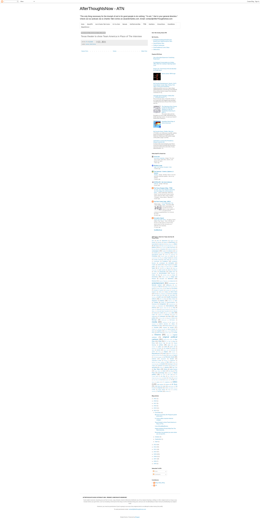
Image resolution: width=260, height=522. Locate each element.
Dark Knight (161, 266)
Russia (170, 355)
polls (165, 346)
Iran (169, 307)
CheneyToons (161, 24)
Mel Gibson (172, 322)
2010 (155, 451)
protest (173, 348)
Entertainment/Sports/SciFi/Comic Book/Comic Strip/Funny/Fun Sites (162, 40)
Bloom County (162, 247)
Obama (157, 335)
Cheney (167, 253)
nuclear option (168, 332)
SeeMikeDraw (158, 230)
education (161, 278)
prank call (172, 346)
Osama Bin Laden (167, 339)
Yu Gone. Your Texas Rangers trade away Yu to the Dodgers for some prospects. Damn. (164, 191)
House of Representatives (168, 302)
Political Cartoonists (158, 45)
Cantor (164, 251)
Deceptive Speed (159, 218)
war (164, 386)
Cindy (171, 256)
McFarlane (172, 320)
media (154, 322)
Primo (159, 348)
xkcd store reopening (159, 158)
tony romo (159, 378)
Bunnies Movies (155, 249)
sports (167, 367)
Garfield (168, 290)
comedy (175, 258)
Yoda (169, 389)
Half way (156, 183)
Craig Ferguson (168, 264)
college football (167, 258)
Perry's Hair (162, 343)
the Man (163, 376)
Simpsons (172, 360)
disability (154, 273)
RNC (164, 353)
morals (175, 325)
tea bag (171, 371)
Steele (165, 369)
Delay (155, 271)
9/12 (158, 240)
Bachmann (172, 242)
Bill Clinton (156, 245)
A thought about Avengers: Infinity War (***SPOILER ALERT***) (163, 96)
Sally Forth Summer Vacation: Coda (163, 167)
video (174, 382)
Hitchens (170, 300)
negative (159, 331)
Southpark (160, 365)
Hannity (153, 297)
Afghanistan (165, 240)
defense (175, 270)
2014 (155, 410)
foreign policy (159, 288)
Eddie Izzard (165, 276)
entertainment (158, 283)
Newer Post (84, 51)
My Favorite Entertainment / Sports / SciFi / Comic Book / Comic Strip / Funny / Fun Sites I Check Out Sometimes (165, 85)
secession (163, 358)
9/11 (153, 240)
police (169, 345)
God (155, 293)
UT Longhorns (166, 382)
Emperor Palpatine (163, 281)
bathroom (161, 244)
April (156, 441)
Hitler (176, 300)
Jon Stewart (174, 311)
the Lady (170, 374)
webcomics (170, 386)
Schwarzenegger (158, 357)
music (172, 327)
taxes (164, 371)
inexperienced (172, 304)
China (166, 254)
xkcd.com (157, 156)
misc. (160, 325)
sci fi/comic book (169, 357)
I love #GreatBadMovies (161, 426)
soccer (173, 362)
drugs (173, 275)
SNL (167, 362)
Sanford (175, 355)
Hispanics (154, 300)
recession (172, 350)
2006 (155, 461)
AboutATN (90, 24)
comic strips (166, 259)
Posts (156, 471)
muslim (153, 329)
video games (160, 384)
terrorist (169, 372)
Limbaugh (162, 316)
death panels (162, 270)
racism (158, 350)
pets (169, 343)
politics (159, 346)
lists (169, 316)
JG (156, 485)
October (157, 437)
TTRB (144, 24)
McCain (154, 320)
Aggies (172, 240)
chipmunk (173, 254)
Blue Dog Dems (171, 247)
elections (170, 278)
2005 (155, 463)
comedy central (157, 259)
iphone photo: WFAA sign (169, 73)
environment (172, 283)
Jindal (172, 309)
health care (160, 297)
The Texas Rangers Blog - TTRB (163, 188)
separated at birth (156, 360)
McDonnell (163, 320)
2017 (155, 403)
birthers (154, 247)
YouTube (159, 391)
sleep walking (161, 362)
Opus (168, 334)
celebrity (156, 252)
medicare (165, 322)
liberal (173, 314)
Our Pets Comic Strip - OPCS (162, 201)
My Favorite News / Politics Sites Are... (163, 131)
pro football (166, 348)
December (158, 412)
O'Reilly (175, 332)
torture (165, 378)
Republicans (156, 353)
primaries (154, 348)
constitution (162, 263)
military (173, 324)
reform (153, 351)
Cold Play (159, 258)
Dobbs (153, 275)
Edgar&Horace (85, 27)
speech (167, 365)
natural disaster (171, 329)
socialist (162, 364)
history (162, 300)
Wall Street (158, 386)
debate (169, 270)
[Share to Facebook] (103, 42)
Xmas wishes (161, 389)
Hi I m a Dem (163, 298)
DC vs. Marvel (166, 268)
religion (166, 351)
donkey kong (166, 275)
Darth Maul (169, 266)
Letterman (166, 314)
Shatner (166, 360)
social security (155, 364)
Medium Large (158, 165)
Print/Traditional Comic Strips (161, 47)
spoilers (161, 367)
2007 (155, 459)
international (170, 306)
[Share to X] (101, 42)
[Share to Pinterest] (105, 42)
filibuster (161, 286)
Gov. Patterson (162, 293)
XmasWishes (171, 24)
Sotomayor (170, 364)
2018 (155, 401)
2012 (155, 447)
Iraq (174, 307)
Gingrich (154, 291)
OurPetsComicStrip (135, 24)
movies (87, 44)
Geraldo (174, 290)
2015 (155, 408)
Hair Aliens (172, 295)
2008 (155, 456)
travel (161, 379)
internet (154, 307)
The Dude (162, 374)
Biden (175, 244)
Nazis (153, 331)
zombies (167, 391)
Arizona (159, 242)
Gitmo (160, 291)
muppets (165, 327)
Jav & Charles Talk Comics (102, 24)
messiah (154, 324)
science (154, 358)
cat (176, 251)
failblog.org (168, 285)
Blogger (137, 517)
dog (159, 275)
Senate (172, 358)
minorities (154, 325)
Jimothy (156, 174)
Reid (159, 351)
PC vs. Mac (168, 341)
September (158, 439)
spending (154, 367)
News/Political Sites (158, 43)
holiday (156, 302)
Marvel (173, 318)
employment (173, 281)
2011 (155, 449)
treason (167, 379)
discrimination (163, 273)
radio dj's (166, 350)
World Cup (173, 387)
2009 (155, 454)
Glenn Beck (174, 292)
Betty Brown (169, 244)
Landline (161, 312)
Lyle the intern (161, 318)
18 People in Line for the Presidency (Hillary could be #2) (163, 141)
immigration (162, 304)
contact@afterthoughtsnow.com (137, 509)
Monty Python (168, 325)
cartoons (170, 251)
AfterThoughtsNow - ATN (102, 8)
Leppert (160, 314)
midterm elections (163, 324)
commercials (174, 259)
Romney (154, 355)
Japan (153, 309)
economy (155, 277)
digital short (172, 271)
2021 (155, 398)
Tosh (170, 378)
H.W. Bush (164, 295)
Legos (153, 314)
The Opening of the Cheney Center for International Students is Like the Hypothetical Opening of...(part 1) (169, 109)
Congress (165, 261)
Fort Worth (167, 288)
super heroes (173, 369)
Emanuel (154, 281)
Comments (157, 474)
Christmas (154, 256)
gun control (156, 295)
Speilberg (173, 365)
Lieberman (154, 316)
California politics (172, 249)
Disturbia (173, 273)
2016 (155, 405)
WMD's (166, 387)
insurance (160, 306)
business (163, 249)
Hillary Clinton (172, 298)
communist (156, 261)
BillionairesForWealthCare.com (168, 245)
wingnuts (159, 388)
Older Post (144, 51)
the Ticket (170, 376)
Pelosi (173, 341)
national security (161, 329)
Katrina (155, 312)
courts (159, 264)
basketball (154, 244)
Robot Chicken (172, 353)
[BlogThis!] (99, 42)
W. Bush (174, 384)
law (173, 313)
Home (82, 24)
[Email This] (97, 42)
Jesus (158, 309)
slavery (153, 362)
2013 (155, 444)
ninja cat (167, 331)
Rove (165, 355)
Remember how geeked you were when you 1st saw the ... (166, 433)
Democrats (163, 271)
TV (171, 379)
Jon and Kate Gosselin (163, 311)
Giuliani (166, 291)
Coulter (153, 264)
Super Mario (157, 371)
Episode (125, 24)
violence (168, 384)
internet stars (163, 307)
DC (158, 268)
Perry (153, 343)
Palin (159, 341)
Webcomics (156, 49)
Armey (165, 242)
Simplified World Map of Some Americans (168, 122)
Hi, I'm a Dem (116, 24)
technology (161, 373)
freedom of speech (159, 290)
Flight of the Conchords (170, 286)
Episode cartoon (157, 285)
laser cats (167, 312)
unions (158, 382)
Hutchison (154, 304)
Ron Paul (160, 355)
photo (161, 345)
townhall (175, 378)
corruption (171, 263)
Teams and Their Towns (160, 219)
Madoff (168, 318)
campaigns (155, 251)
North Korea (93, 44)
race (153, 350)
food (153, 288)
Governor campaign (172, 293)
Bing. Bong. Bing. (160, 482)
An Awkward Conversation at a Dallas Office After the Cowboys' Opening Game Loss (164, 64)
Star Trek (174, 367)
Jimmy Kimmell (165, 309)
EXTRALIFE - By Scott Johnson (163, 182)
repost (173, 351)
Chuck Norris (164, 256)
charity (161, 252)
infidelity (154, 306)
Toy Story (155, 379)
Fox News (174, 288)
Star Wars (157, 369)
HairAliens (152, 24)
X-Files (153, 389)
